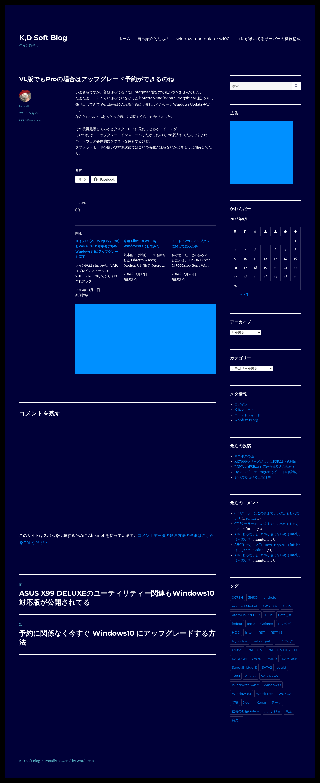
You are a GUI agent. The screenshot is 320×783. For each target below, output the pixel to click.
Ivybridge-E (262, 641)
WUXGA (285, 694)
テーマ (276, 702)
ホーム (124, 38)
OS (21, 120)
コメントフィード (247, 415)
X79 (235, 702)
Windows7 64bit (245, 685)
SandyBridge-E (244, 667)
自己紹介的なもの (154, 38)
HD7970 (285, 624)
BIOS (269, 615)
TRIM (236, 676)
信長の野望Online (246, 711)
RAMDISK (290, 659)
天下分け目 (272, 711)
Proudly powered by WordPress (69, 761)
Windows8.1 (241, 694)
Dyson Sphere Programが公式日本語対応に (267, 472)
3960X (253, 597)
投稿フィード (244, 410)
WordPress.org (246, 420)
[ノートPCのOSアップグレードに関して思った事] (196, 260)
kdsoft (24, 106)
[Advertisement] (146, 339)
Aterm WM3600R (246, 615)
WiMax (250, 676)
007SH (237, 597)
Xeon (247, 702)
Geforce (266, 624)
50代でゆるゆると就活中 (252, 477)
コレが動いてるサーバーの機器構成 (269, 38)
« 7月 (244, 295)
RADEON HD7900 (282, 650)
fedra (251, 624)
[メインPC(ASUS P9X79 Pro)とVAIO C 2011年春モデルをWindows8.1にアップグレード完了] (100, 268)
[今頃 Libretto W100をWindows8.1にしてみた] (148, 260)
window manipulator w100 (203, 38)
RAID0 (271, 659)
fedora (237, 624)
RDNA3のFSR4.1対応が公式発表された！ (264, 467)
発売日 (237, 720)
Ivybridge (240, 641)
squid (281, 667)
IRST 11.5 (276, 632)
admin (251, 518)
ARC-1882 (270, 606)
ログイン (241, 404)
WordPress (265, 694)
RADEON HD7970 (247, 659)
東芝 (289, 711)
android (270, 597)
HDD (236, 632)
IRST (261, 632)
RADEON (255, 650)
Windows (33, 120)
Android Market (245, 606)
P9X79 (237, 650)
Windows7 (269, 676)
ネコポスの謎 (244, 456)
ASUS (286, 606)
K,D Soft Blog (43, 37)
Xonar (261, 702)
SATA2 (267, 667)
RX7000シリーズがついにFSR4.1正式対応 (265, 461)
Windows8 (272, 685)
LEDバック (284, 641)
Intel (249, 632)
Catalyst (284, 615)
